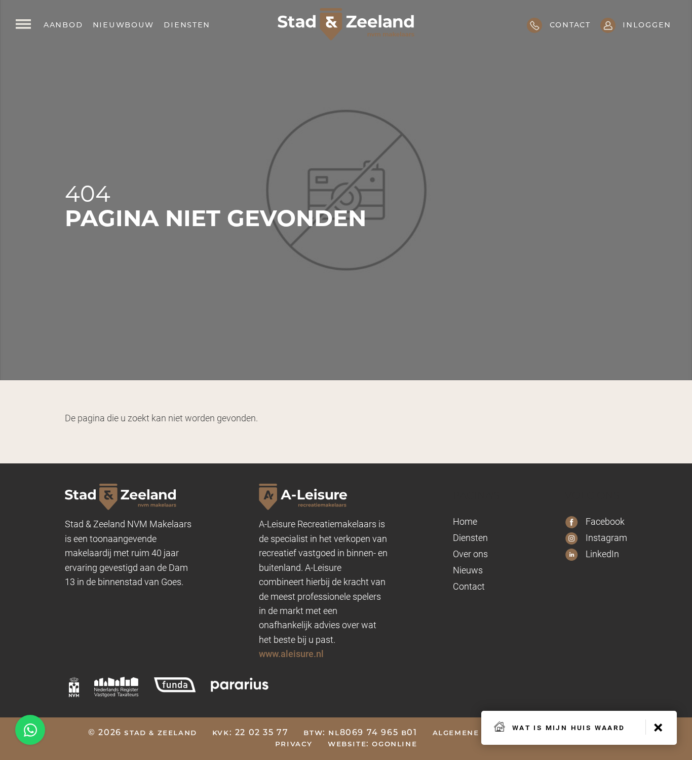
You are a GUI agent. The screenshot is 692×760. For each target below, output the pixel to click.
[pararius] (239, 684)
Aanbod (63, 24)
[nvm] (74, 687)
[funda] (175, 684)
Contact (469, 586)
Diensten (187, 24)
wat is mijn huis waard (568, 726)
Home (465, 521)
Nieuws (468, 570)
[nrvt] (116, 687)
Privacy (294, 744)
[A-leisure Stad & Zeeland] (323, 496)
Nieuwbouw (124, 24)
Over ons (470, 554)
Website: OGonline (372, 744)
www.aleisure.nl (291, 653)
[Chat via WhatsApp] (30, 730)
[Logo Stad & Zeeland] (346, 24)
